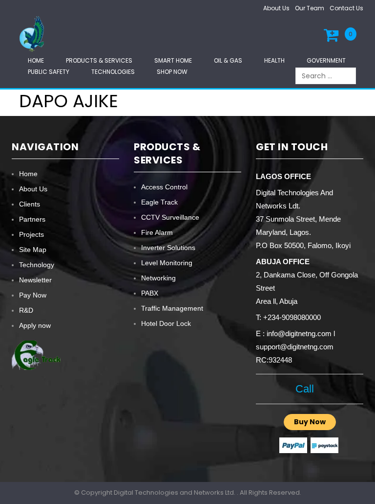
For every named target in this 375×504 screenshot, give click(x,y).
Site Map (32, 249)
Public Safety (48, 72)
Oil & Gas (228, 60)
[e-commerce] (33, 33)
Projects (31, 234)
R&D (26, 310)
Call (304, 389)
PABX (149, 293)
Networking (158, 278)
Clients (29, 204)
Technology (36, 265)
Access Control (164, 187)
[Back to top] (365, 486)
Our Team (309, 8)
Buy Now (310, 422)
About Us (276, 8)
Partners (32, 219)
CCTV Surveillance (170, 217)
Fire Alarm (157, 232)
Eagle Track (159, 202)
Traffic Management (172, 308)
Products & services (99, 60)
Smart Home (173, 60)
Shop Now (172, 72)
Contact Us (346, 8)
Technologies (113, 72)
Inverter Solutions (168, 248)
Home (36, 60)
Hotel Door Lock (166, 323)
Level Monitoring (166, 263)
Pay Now (32, 295)
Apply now (35, 325)
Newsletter (35, 280)
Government (326, 60)
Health (274, 60)
